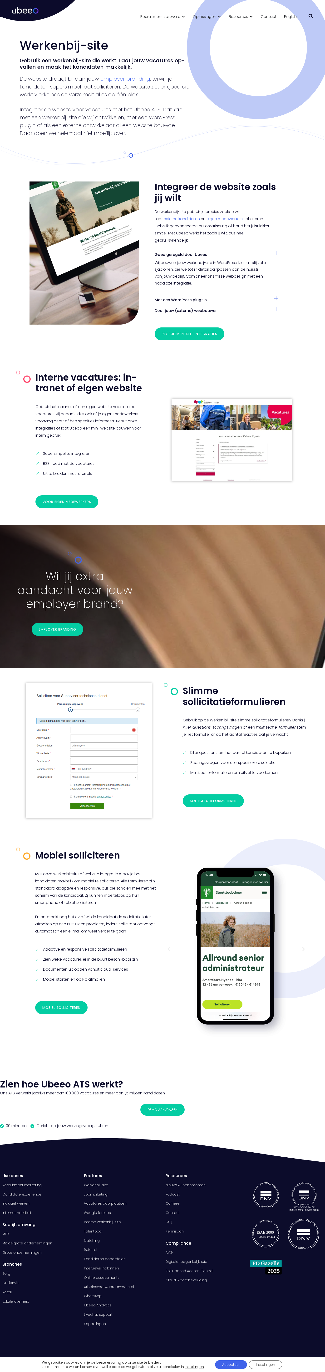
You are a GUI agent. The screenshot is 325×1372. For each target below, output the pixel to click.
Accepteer (231, 1364)
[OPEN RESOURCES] (251, 17)
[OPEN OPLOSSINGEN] (219, 17)
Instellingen (265, 1364)
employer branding (125, 79)
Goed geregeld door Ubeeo (181, 254)
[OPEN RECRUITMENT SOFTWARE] (183, 17)
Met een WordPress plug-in (181, 300)
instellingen (194, 1367)
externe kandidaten (182, 219)
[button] (310, 15)
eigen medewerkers (225, 219)
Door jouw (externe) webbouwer (186, 310)
